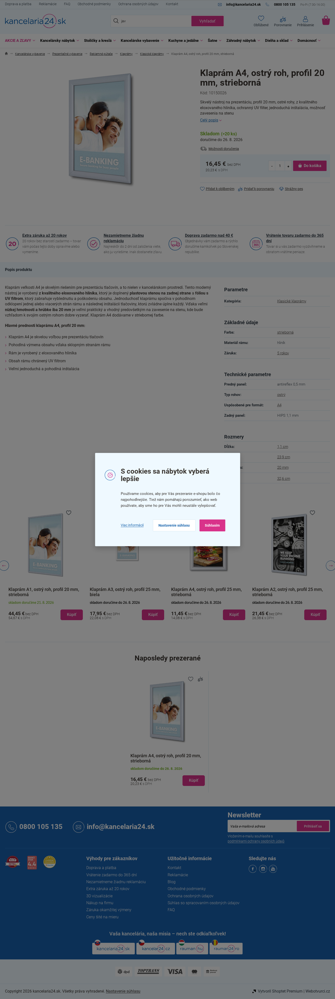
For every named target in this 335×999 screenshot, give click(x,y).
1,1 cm (282, 446)
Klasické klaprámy (291, 301)
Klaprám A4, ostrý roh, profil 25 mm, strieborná (193, 592)
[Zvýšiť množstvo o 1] (288, 165)
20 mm (283, 467)
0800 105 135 (40, 827)
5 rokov (283, 353)
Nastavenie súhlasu (174, 525)
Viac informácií (132, 525)
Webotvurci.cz (317, 991)
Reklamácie (48, 4)
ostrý (281, 394)
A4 (279, 405)
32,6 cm (283, 478)
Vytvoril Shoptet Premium (280, 991)
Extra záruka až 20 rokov (44, 235)
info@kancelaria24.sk (120, 827)
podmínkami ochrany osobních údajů (256, 841)
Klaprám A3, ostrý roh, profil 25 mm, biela (112, 592)
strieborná (285, 332)
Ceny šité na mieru (102, 917)
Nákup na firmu (99, 903)
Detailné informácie (265, 120)
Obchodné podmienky (94, 4)
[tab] (18, 269)
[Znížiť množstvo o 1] (272, 165)
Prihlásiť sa (313, 826)
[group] (114, 566)
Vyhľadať (207, 21)
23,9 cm (283, 457)
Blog (172, 881)
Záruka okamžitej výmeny (108, 909)
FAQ (67, 4)
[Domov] (6, 54)
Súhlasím (212, 525)
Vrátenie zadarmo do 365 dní (111, 875)
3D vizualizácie (99, 896)
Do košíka (312, 165)
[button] (59, 614)
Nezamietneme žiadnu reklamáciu (124, 238)
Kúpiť (193, 780)
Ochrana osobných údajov (138, 4)
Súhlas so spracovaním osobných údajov (204, 903)
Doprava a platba (18, 4)
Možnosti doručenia (224, 149)
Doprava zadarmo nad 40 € (209, 235)
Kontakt (172, 4)
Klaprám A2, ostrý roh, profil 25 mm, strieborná (275, 592)
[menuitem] (19, 41)
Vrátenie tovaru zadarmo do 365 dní (295, 238)
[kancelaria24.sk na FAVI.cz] (12, 864)
